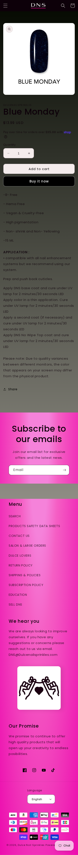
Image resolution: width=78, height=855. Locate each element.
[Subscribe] (64, 470)
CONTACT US (19, 536)
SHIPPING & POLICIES (25, 575)
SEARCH (15, 516)
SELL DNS (15, 604)
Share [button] (13, 389)
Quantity (9, 145)
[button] (5, 5)
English (37, 799)
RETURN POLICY (21, 565)
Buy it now (39, 181)
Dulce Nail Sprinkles (31, 845)
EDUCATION (18, 595)
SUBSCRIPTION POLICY (26, 585)
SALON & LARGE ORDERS (27, 545)
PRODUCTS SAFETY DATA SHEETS (34, 526)
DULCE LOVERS (20, 555)
